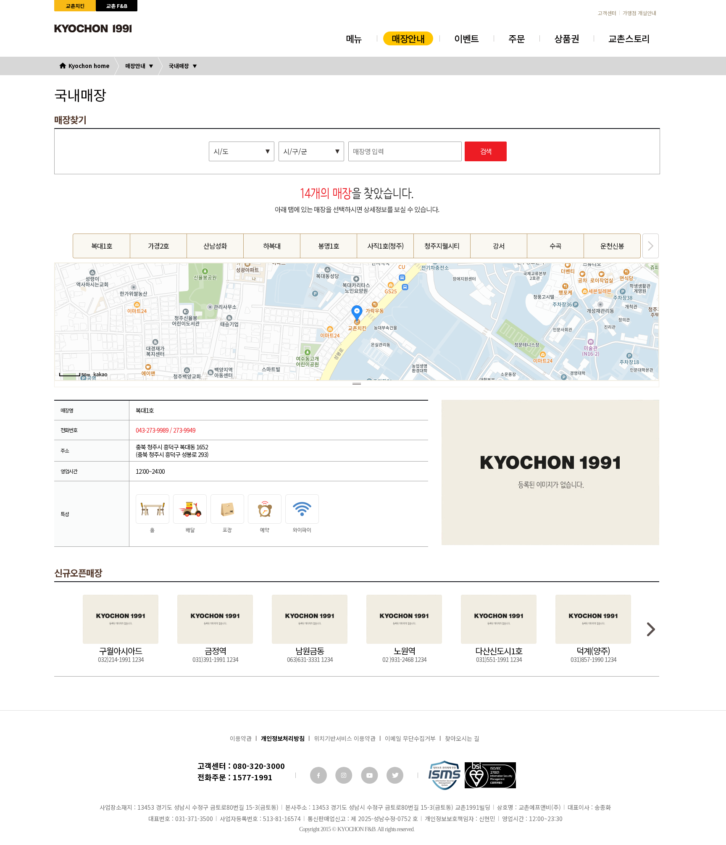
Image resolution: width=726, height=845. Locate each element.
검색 (485, 152)
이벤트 (466, 38)
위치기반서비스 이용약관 (345, 738)
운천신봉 (612, 246)
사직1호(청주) (385, 246)
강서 (499, 246)
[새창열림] (318, 775)
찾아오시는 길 (462, 738)
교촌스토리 (629, 38)
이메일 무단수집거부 (410, 738)
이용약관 (241, 738)
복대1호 (101, 246)
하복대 (272, 246)
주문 (516, 38)
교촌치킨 (75, 5)
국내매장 (179, 66)
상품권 (566, 38)
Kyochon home (89, 66)
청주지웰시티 (442, 246)
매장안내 (408, 38)
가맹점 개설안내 (639, 13)
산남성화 (215, 246)
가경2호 (158, 246)
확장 (357, 384)
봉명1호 (328, 246)
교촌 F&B (116, 5)
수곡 (555, 246)
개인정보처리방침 (283, 738)
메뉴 (354, 38)
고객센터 (607, 13)
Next (650, 246)
